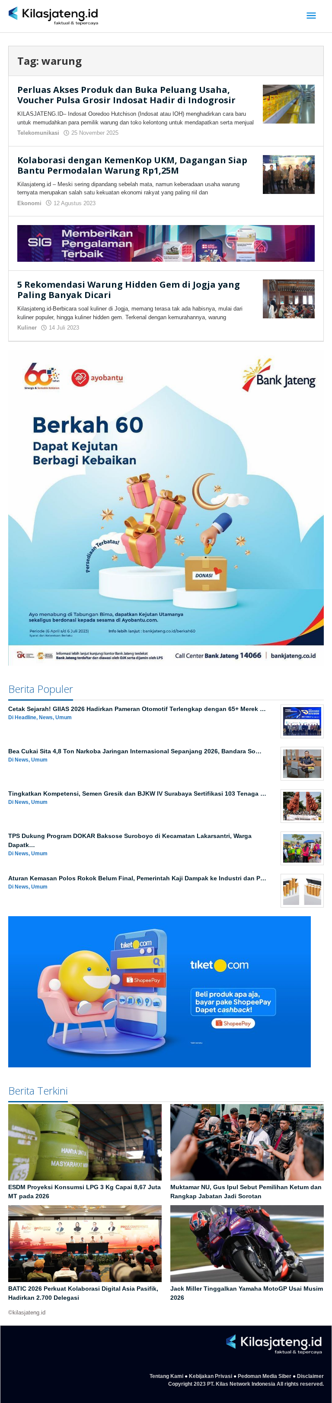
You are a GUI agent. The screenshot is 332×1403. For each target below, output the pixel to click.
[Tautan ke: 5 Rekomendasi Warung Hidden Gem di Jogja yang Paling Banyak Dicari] (289, 298)
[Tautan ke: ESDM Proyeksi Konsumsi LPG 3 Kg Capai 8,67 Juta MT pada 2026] (85, 1142)
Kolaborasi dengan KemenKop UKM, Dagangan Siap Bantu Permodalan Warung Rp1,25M (132, 165)
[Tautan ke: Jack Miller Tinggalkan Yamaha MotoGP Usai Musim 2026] (247, 1243)
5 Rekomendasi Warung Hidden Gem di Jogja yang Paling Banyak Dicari (128, 290)
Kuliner (27, 327)
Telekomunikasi (38, 133)
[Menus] (311, 16)
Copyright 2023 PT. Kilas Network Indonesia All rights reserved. (246, 1384)
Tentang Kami (166, 1376)
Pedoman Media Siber (264, 1376)
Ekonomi (29, 203)
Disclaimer (310, 1376)
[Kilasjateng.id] (53, 16)
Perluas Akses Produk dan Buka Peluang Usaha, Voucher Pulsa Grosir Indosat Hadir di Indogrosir (126, 95)
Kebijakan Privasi (210, 1376)
